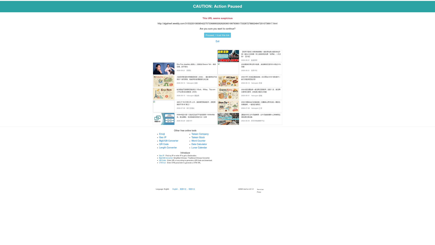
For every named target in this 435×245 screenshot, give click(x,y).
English (175, 189)
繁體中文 (183, 189)
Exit (217, 41)
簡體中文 (192, 189)
